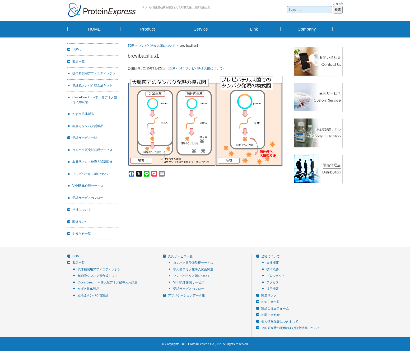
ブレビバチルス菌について (156, 45)
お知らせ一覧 (81, 233)
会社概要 (272, 262)
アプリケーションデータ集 (186, 295)
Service (201, 29)
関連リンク (80, 221)
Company (307, 29)
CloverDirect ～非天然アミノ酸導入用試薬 (108, 282)
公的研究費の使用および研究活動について (290, 328)
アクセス (272, 282)
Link (254, 29)
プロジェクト (275, 276)
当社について (81, 209)
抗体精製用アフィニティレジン (94, 73)
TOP (131, 45)
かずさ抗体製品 (83, 114)
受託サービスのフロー (87, 198)
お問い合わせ (270, 315)
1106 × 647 (176, 68)
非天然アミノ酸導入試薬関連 (92, 162)
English (337, 3)
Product (147, 29)
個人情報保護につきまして (279, 321)
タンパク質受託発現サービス (92, 150)
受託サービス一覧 (84, 138)
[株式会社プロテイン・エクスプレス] (103, 9)
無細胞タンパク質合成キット (92, 85)
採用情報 (272, 289)
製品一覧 (78, 61)
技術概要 (272, 269)
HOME (94, 29)
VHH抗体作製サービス (87, 185)
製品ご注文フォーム (275, 308)
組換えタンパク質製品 (87, 126)
